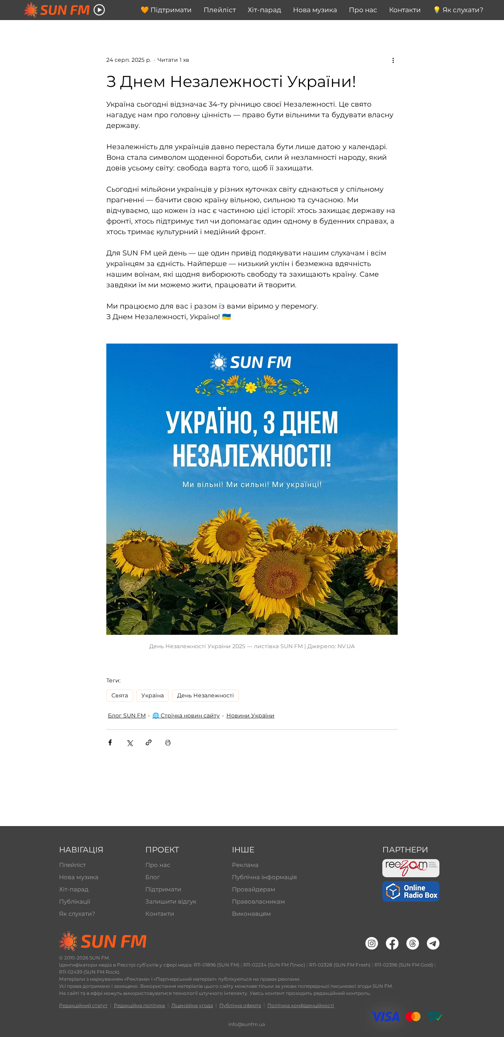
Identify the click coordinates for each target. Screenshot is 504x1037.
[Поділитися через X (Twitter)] (129, 742)
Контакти (159, 913)
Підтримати (163, 889)
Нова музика (78, 877)
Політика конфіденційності (300, 1005)
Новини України (250, 715)
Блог (152, 877)
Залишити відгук (170, 901)
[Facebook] (392, 943)
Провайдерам (253, 889)
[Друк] (168, 742)
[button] (99, 9)
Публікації (74, 901)
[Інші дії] (393, 60)
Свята (119, 695)
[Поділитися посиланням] (148, 742)
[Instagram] (371, 943)
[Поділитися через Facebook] (110, 742)
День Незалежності (205, 695)
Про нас (157, 865)
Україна (152, 695)
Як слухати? (77, 913)
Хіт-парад (74, 889)
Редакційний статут (83, 1005)
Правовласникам (258, 901)
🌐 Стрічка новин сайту (186, 715)
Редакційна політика (139, 1005)
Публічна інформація (263, 877)
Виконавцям (251, 913)
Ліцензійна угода (192, 1005)
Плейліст (72, 865)
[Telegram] (433, 943)
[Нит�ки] (412, 943)
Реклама (245, 865)
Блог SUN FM (127, 715)
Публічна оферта (240, 1005)
